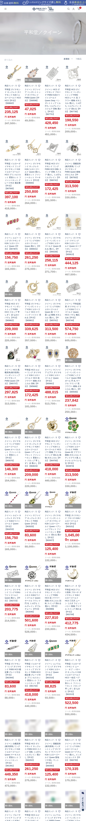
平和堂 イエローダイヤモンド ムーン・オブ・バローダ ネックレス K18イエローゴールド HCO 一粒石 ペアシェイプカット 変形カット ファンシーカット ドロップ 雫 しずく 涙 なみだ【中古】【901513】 (73, 679)
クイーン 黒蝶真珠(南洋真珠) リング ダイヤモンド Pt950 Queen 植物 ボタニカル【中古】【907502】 (73, 170)
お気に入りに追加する (19, 85)
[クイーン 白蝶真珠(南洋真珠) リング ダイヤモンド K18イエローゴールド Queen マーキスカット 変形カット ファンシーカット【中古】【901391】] (13, 727)
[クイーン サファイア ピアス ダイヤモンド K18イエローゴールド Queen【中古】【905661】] (53, 353)
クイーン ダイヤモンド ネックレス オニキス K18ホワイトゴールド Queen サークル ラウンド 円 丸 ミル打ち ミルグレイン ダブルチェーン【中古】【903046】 (33, 601)
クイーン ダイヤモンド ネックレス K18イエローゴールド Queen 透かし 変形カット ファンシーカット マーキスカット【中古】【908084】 (33, 173)
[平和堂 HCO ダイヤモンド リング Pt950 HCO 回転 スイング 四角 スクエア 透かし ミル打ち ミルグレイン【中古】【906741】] (53, 147)
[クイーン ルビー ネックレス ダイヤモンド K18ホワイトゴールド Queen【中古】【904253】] (13, 499)
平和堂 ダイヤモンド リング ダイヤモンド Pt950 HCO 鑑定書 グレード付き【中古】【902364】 (13, 671)
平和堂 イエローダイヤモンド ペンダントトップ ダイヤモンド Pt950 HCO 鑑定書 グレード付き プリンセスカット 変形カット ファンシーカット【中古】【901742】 (33, 675)
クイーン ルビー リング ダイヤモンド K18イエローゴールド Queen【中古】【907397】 (13, 243)
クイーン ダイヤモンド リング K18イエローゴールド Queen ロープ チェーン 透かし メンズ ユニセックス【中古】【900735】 (73, 752)
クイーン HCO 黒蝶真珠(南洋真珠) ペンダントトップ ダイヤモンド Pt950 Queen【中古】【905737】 (12, 377)
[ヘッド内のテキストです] (43, 3)
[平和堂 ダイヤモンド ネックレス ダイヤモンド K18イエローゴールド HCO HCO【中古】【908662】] (13, 73)
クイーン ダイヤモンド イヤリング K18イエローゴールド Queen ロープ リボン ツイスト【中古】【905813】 (73, 246)
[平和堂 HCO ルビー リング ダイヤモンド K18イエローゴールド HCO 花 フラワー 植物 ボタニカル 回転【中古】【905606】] (33, 353)
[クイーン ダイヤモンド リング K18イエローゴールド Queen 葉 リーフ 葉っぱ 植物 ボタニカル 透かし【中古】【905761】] (53, 288)
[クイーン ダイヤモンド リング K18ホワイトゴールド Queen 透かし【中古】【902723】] (13, 573)
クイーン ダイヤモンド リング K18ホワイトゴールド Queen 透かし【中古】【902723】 (12, 595)
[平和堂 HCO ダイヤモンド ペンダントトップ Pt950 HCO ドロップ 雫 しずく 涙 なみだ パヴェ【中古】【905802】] (13, 288)
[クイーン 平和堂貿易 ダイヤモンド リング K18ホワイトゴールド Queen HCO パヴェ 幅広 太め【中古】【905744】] (73, 288)
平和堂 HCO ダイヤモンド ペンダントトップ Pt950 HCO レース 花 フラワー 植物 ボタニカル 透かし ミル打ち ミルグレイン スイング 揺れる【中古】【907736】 (73, 100)
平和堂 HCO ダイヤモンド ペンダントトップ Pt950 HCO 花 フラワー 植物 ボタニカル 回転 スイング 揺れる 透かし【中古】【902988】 (53, 599)
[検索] (68, 9)
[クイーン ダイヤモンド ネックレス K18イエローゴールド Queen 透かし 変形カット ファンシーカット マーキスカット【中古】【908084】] (33, 147)
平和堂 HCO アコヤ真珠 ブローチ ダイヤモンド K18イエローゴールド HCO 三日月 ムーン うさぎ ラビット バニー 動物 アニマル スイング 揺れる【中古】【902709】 (73, 602)
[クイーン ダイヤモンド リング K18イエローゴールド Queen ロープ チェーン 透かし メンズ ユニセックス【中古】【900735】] (73, 727)
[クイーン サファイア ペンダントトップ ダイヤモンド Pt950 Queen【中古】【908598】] (33, 73)
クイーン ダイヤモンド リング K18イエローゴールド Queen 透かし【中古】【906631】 (33, 243)
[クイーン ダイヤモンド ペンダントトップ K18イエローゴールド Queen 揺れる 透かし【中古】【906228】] (53, 222)
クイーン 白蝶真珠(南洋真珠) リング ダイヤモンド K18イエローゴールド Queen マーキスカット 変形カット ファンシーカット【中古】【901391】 (13, 755)
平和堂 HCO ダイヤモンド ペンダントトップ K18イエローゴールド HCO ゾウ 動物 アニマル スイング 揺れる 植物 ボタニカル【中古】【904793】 (53, 450)
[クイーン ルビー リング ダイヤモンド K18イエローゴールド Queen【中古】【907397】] (13, 222)
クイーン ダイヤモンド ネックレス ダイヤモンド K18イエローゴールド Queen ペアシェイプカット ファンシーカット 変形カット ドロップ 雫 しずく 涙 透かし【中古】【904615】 (33, 453)
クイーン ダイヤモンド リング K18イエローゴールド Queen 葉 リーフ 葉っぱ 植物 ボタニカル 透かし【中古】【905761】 (53, 312)
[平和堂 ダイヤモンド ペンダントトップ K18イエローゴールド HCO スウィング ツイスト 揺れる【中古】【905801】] (33, 288)
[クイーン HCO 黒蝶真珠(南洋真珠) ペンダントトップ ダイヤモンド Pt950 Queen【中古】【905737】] (13, 353)
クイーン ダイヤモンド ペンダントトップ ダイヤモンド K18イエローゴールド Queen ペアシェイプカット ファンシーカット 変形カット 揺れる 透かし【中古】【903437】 (53, 527)
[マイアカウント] (73, 9)
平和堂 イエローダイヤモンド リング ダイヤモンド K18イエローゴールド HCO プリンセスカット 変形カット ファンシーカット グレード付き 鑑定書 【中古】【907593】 (13, 176)
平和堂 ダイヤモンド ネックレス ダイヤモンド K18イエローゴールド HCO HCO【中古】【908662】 (13, 96)
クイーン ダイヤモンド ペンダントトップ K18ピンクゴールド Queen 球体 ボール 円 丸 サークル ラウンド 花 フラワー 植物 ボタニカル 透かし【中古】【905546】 (73, 381)
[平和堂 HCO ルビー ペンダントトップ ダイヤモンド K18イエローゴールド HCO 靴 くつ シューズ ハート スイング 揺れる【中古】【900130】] (33, 799)
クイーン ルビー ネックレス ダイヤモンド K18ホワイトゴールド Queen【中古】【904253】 (13, 522)
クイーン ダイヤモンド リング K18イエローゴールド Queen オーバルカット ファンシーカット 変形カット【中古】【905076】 (12, 450)
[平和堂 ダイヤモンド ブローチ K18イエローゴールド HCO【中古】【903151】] (73, 499)
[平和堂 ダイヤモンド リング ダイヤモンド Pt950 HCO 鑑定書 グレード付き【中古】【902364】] (13, 648)
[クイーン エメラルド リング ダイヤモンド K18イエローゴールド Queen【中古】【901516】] (53, 648)
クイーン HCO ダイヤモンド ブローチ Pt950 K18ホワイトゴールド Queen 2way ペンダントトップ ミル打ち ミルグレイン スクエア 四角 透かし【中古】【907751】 (53, 101)
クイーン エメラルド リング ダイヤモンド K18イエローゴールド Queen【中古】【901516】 (53, 671)
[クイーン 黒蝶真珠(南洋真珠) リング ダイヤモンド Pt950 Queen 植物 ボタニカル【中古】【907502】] (73, 147)
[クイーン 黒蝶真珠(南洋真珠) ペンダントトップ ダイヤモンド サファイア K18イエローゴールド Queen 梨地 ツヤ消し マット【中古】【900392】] (53, 727)
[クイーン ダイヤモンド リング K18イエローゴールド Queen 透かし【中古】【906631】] (33, 222)
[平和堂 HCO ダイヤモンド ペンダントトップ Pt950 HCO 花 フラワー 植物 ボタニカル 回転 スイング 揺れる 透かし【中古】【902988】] (53, 573)
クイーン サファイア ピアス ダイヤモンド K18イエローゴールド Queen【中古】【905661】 (53, 377)
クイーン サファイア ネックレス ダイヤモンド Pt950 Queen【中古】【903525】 (33, 520)
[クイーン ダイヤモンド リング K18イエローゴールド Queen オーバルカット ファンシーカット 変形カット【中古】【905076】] (13, 425)
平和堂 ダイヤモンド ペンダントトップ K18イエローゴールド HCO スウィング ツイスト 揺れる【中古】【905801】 (33, 312)
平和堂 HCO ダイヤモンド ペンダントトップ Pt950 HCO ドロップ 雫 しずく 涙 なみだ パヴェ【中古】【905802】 (12, 312)
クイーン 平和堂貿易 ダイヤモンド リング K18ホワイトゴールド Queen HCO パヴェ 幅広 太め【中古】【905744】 (73, 312)
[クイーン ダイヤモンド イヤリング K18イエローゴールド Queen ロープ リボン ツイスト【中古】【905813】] (73, 222)
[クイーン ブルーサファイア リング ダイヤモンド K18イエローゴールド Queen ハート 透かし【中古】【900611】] (13, 799)
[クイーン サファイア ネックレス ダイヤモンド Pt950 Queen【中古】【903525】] (33, 499)
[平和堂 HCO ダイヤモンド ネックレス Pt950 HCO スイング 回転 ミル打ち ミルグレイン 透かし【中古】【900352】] (33, 727)
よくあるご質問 (83, 801)
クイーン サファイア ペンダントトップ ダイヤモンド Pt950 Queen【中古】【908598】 (33, 94)
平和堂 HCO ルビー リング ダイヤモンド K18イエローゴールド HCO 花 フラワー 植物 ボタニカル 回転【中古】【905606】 (33, 378)
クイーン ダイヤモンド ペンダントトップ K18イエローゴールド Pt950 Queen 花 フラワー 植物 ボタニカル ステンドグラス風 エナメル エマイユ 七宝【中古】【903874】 (73, 453)
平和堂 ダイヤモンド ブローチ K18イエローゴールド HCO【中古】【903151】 (73, 520)
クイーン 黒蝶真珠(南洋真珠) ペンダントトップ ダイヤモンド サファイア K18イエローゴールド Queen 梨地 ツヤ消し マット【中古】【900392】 (53, 755)
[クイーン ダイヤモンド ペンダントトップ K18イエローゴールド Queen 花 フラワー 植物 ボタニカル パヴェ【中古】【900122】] (73, 799)
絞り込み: (8, 60)
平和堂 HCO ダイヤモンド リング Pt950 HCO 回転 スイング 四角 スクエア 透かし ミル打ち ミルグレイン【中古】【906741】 (53, 172)
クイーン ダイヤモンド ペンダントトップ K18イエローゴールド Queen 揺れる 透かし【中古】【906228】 (53, 245)
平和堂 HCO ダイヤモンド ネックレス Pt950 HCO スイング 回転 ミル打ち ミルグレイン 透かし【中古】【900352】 (33, 752)
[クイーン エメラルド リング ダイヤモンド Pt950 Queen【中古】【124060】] (53, 799)
